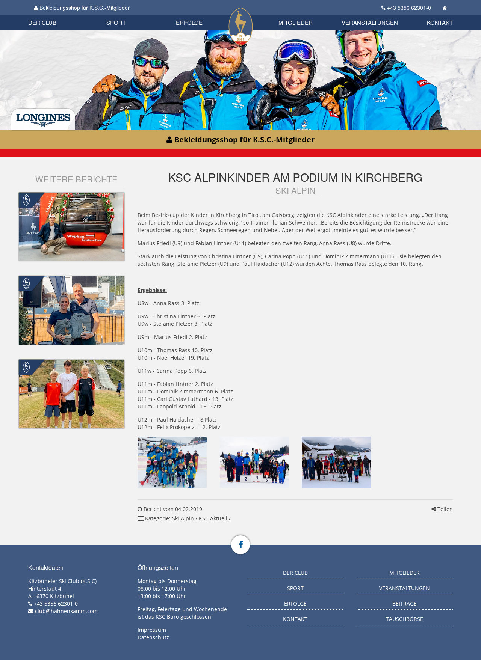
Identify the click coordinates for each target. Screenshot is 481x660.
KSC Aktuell (213, 518)
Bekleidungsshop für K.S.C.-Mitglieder (84, 7)
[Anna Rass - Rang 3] (336, 462)
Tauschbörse (404, 618)
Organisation (50, 14)
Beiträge (404, 603)
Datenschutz (153, 637)
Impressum (152, 629)
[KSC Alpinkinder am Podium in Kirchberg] (172, 462)
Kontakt (440, 22)
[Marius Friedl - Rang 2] (254, 462)
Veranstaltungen (370, 22)
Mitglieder (295, 22)
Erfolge (189, 22)
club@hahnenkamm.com (66, 611)
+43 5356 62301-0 (409, 7)
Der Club (42, 22)
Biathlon (54, 14)
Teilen (444, 508)
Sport (116, 22)
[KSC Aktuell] (26, 199)
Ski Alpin (183, 518)
